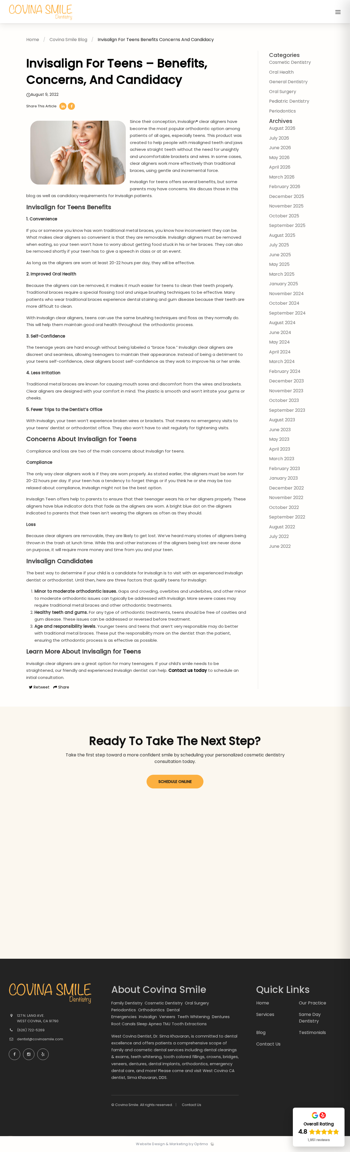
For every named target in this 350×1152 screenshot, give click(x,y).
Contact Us (191, 1104)
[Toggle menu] (338, 12)
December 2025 (286, 196)
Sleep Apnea (149, 1024)
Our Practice (312, 1003)
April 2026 (279, 167)
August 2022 (282, 527)
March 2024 (282, 361)
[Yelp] (43, 1054)
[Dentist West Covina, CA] (41, 22)
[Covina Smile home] (50, 993)
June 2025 (280, 255)
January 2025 (283, 284)
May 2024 (279, 342)
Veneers (167, 1016)
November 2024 (286, 293)
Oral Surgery (282, 91)
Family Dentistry (127, 1003)
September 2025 (287, 225)
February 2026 (284, 186)
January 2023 (283, 478)
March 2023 (281, 459)
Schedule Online (175, 781)
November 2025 (286, 206)
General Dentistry (288, 82)
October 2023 (284, 400)
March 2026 (281, 177)
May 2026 (279, 157)
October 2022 (284, 507)
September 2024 (287, 313)
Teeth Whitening (194, 1016)
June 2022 (280, 546)
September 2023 (287, 410)
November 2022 (286, 497)
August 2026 (282, 128)
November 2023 (286, 391)
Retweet (41, 687)
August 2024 (282, 322)
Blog (261, 1032)
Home (32, 39)
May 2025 (279, 264)
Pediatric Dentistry (289, 101)
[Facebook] (14, 1054)
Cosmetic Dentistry (290, 62)
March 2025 (281, 274)
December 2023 (286, 381)
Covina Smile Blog (68, 39)
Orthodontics (152, 1010)
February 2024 (285, 371)
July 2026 (279, 138)
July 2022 (279, 536)
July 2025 (279, 245)
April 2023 (279, 449)
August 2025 (282, 235)
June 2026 (280, 148)
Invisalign (148, 1016)
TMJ (167, 1024)
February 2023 (284, 468)
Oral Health (281, 72)
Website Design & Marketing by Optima (172, 1144)
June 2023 (280, 430)
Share (63, 687)
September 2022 (287, 517)
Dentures (221, 1016)
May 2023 (279, 439)
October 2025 (284, 216)
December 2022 (286, 488)
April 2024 (280, 352)
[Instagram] (28, 1054)
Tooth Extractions (189, 1024)
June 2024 (280, 332)
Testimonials (312, 1032)
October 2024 (284, 303)
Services (265, 1014)
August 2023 (282, 420)
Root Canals (123, 1024)
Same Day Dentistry (310, 1017)
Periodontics (282, 111)
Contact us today (187, 670)
